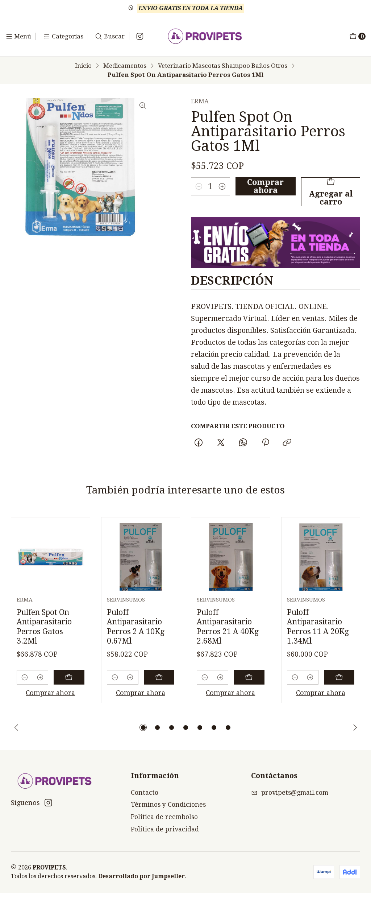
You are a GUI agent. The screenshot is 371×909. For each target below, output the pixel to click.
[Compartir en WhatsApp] (243, 443)
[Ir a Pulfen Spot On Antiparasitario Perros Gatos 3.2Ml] (50, 557)
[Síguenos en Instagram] (140, 36)
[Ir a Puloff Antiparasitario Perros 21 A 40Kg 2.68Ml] (230, 557)
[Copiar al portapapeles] (287, 443)
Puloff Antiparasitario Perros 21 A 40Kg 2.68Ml (228, 626)
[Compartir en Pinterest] (265, 443)
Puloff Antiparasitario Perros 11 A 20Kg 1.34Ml (318, 626)
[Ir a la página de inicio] (205, 36)
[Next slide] (354, 727)
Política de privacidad (165, 829)
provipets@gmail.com (294, 792)
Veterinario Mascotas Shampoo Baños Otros (222, 66)
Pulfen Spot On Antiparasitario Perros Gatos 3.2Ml (44, 626)
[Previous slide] (16, 727)
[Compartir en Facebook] (199, 443)
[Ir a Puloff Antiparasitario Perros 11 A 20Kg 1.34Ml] (321, 557)
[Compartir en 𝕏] (221, 443)
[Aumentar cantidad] (222, 186)
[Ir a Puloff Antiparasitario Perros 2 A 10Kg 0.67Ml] (141, 557)
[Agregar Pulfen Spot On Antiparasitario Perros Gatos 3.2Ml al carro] (69, 677)
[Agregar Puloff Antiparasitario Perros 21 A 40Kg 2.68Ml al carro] (249, 677)
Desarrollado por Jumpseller (141, 876)
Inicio (83, 66)
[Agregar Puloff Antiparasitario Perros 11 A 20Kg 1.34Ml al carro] (339, 677)
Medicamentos (124, 66)
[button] (143, 727)
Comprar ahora (265, 186)
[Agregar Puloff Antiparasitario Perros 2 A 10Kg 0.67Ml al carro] (159, 677)
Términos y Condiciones (168, 804)
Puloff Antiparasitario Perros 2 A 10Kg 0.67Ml (135, 626)
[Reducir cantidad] (199, 186)
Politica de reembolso (164, 817)
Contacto (144, 792)
